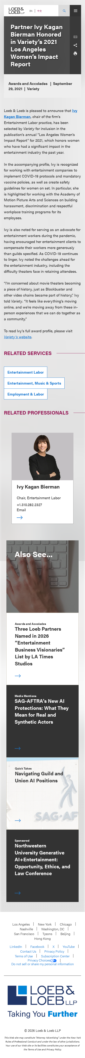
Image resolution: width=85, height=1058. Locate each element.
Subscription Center (55, 956)
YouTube (69, 946)
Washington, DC (52, 929)
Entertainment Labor (25, 372)
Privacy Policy (54, 951)
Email (21, 509)
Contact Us (28, 951)
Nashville (26, 929)
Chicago (66, 924)
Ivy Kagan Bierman (38, 486)
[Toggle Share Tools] (75, 45)
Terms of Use (24, 956)
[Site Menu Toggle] (75, 10)
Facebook (37, 946)
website (24, 336)
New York (45, 924)
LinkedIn (16, 946)
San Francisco (24, 933)
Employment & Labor (25, 394)
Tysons (47, 933)
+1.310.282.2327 (29, 504)
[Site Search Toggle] (64, 10)
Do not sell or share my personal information (42, 964)
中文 (39, 10)
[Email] (75, 37)
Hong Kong (42, 938)
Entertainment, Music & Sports (34, 383)
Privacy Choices (39, 960)
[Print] (75, 53)
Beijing (65, 933)
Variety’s (11, 336)
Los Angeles (21, 924)
